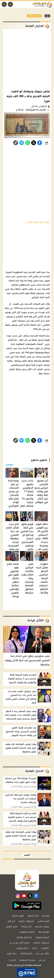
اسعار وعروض (22, 948)
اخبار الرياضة (26, 927)
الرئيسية (45, 916)
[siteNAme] (43, 4)
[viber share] (21, 142)
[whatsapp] (15, 142)
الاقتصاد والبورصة (26, 932)
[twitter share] (33, 142)
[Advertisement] (27, 59)
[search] (4, 4)
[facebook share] (39, 142)
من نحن (42, 960)
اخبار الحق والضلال (24, 937)
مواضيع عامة (43, 932)
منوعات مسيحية (42, 927)
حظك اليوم (12, 953)
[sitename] (27, 880)
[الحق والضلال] (47, 15)
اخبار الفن (11, 921)
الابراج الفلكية (26, 953)
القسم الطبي (43, 921)
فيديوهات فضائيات (41, 943)
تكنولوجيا (45, 948)
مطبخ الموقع (12, 927)
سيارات (35, 948)
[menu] (10, 4)
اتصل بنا (12, 960)
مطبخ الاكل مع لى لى (19, 943)
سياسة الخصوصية (27, 960)
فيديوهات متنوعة (26, 921)
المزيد (27, 855)
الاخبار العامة (34, 15)
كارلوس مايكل (39, 106)
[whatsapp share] (27, 142)
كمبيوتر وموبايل (42, 937)
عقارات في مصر (42, 953)
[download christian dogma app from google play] (27, 905)
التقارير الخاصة (18, 916)
